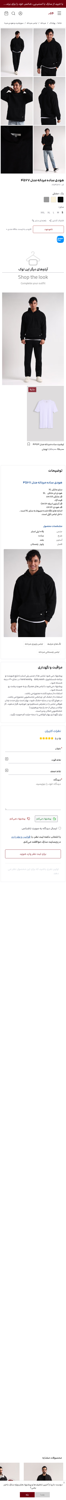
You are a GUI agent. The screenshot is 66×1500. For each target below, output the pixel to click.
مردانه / (41, 23)
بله (27, 1494)
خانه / (58, 23)
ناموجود (48, 229)
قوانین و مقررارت (20, 837)
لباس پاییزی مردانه (34, 644)
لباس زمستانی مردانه (49, 652)
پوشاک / (50, 23)
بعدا (42, 1494)
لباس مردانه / (30, 23)
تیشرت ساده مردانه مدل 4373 (48, 444)
